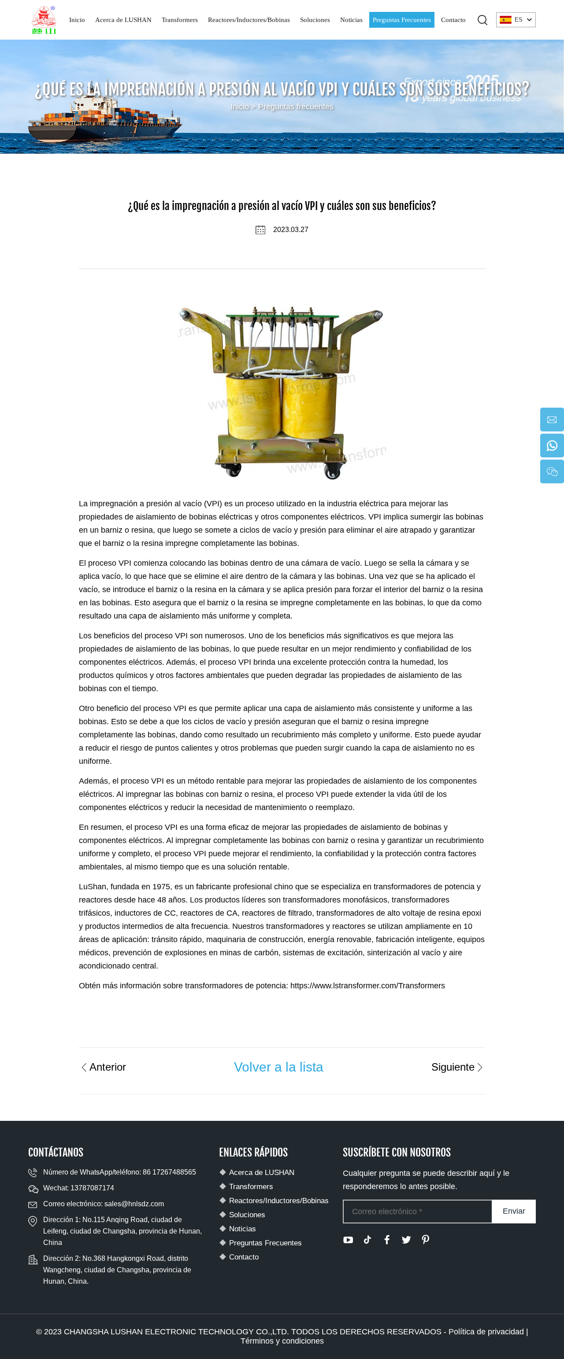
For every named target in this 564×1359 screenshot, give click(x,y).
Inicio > (244, 106)
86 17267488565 (169, 1172)
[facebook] (387, 1239)
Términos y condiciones (282, 1341)
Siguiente (453, 1067)
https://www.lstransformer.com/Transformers (367, 985)
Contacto (453, 19)
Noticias (351, 19)
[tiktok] (367, 1239)
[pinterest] (425, 1239)
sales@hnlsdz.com (134, 1204)
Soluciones (315, 19)
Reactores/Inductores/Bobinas (249, 19)
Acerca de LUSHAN (123, 19)
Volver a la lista (278, 1067)
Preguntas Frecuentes (402, 19)
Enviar (514, 1211)
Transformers (180, 19)
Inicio (77, 19)
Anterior (107, 1067)
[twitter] (406, 1239)
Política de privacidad (486, 1331)
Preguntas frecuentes (296, 106)
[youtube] (348, 1239)
